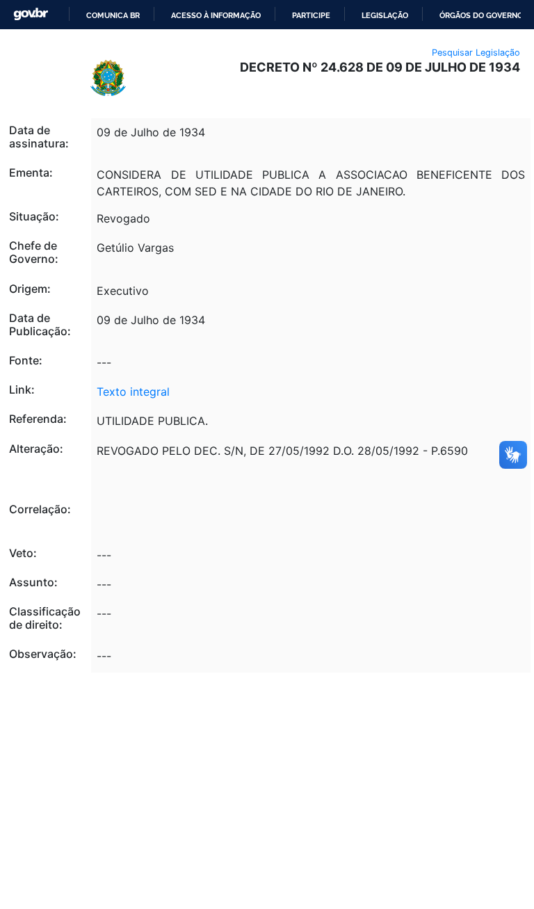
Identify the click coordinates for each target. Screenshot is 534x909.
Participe (311, 15)
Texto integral (133, 392)
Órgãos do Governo (481, 15)
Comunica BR (113, 15)
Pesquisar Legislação (476, 52)
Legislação (385, 15)
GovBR (30, 14)
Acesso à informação (216, 15)
